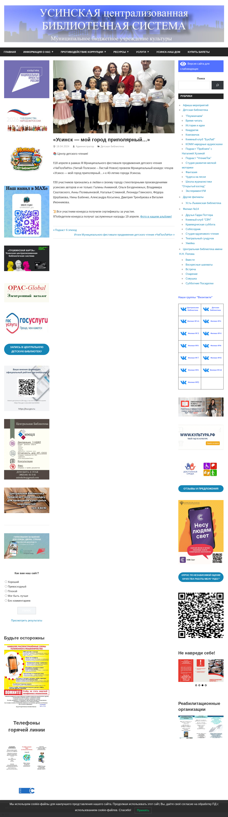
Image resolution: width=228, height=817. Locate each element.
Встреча (191, 269)
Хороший (13, 581)
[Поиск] (218, 85)
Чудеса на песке (196, 176)
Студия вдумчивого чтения (202, 233)
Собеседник (193, 229)
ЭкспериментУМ (196, 190)
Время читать (194, 120)
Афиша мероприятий (195, 105)
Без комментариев (19, 600)
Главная (10, 52)
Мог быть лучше (18, 595)
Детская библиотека (112, 146)
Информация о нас (37, 52)
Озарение (192, 273)
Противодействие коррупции (82, 52)
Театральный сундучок (200, 238)
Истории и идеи (195, 125)
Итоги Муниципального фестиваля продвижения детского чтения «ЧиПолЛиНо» (123, 234)
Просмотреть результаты (26, 620)
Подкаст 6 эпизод (66, 229)
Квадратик (192, 130)
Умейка (190, 243)
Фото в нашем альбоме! (156, 216)
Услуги (141, 52)
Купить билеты (199, 52)
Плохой (12, 591)
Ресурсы (119, 52)
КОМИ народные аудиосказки (204, 144)
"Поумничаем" (194, 115)
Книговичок (192, 134)
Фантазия (191, 172)
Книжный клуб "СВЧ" (198, 219)
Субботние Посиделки (199, 283)
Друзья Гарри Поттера (199, 214)
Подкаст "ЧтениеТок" (198, 158)
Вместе (190, 259)
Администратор (85, 146)
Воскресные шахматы (199, 264)
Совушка (191, 278)
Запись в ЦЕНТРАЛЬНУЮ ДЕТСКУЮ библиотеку (26, 349)
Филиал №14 (191, 208)
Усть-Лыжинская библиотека (203, 203)
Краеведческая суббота (200, 224)
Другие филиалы (193, 196)
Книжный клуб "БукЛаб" (200, 139)
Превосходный (17, 586)
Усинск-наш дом (168, 52)
